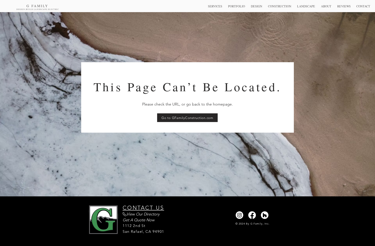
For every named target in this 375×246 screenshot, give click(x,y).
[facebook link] (252, 215)
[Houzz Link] (264, 215)
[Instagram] (239, 215)
